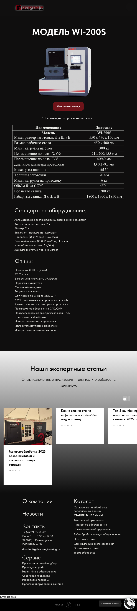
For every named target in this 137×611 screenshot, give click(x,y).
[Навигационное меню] (130, 7)
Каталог (84, 501)
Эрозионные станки (86, 548)
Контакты (34, 526)
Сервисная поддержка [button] (36, 575)
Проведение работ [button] (34, 567)
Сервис (31, 557)
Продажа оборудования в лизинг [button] (42, 583)
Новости (32, 513)
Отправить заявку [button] (68, 106)
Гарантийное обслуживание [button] (39, 571)
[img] (29, 8)
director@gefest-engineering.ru (41, 549)
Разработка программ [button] (36, 579)
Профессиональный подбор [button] (39, 563)
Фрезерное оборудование (90, 524)
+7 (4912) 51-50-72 (34, 532)
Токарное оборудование (89, 520)
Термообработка (84, 552)
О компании (37, 501)
